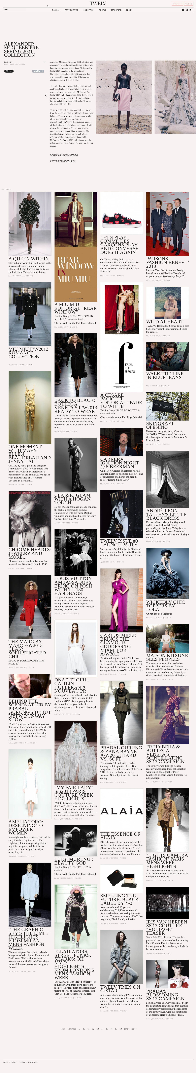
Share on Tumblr (38, 71)
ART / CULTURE (71, 10)
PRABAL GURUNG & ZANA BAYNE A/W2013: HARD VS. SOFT (121, 753)
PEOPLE (102, 10)
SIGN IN (188, 4)
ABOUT (5, 1062)
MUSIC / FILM (88, 10)
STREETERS (116, 10)
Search (6, 10)
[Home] (98, 3)
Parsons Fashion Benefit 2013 (167, 262)
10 (84, 1029)
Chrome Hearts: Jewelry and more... (29, 553)
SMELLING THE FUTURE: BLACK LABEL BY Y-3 (119, 899)
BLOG (128, 10)
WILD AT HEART (164, 321)
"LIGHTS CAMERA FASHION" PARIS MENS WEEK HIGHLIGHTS (167, 861)
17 (116, 1029)
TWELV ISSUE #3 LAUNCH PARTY (119, 542)
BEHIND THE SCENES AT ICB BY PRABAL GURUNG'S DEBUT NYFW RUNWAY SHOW (29, 710)
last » (134, 1029)
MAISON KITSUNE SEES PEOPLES (167, 657)
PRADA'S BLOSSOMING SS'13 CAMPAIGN (165, 994)
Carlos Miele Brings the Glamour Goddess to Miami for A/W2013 (118, 644)
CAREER (22, 1062)
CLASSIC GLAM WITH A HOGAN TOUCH (72, 499)
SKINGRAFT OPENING (160, 425)
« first (62, 1029)
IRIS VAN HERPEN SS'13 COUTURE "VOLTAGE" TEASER (166, 927)
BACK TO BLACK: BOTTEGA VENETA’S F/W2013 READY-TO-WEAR (75, 405)
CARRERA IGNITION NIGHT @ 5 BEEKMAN (119, 462)
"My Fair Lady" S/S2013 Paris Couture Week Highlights (73, 793)
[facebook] (183, 10)
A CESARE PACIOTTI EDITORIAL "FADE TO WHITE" (121, 400)
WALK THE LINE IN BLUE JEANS (165, 375)
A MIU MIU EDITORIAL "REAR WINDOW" (75, 308)
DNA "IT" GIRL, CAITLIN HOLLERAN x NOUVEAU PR (71, 685)
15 (107, 1029)
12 (93, 1029)
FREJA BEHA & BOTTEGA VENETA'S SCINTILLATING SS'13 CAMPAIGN (165, 754)
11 (89, 1029)
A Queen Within (28, 258)
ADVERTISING (32, 1062)
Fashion (8, 62)
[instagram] (187, 10)
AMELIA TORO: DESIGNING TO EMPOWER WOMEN (25, 827)
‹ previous (72, 1029)
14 (102, 1029)
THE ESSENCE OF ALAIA (120, 835)
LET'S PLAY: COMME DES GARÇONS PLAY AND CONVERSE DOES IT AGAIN (119, 245)
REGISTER (177, 4)
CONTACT (14, 1062)
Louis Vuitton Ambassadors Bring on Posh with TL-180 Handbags (73, 586)
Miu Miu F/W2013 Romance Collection (28, 352)
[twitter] (190, 10)
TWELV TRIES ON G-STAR (120, 988)
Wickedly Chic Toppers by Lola (165, 605)
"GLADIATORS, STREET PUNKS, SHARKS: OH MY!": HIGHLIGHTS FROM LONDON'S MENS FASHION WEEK (74, 964)
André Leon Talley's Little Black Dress (166, 514)
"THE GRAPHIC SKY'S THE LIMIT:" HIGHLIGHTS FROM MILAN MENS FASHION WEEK (29, 939)
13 (98, 1029)
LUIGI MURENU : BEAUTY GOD (73, 861)
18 (121, 1029)
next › (126, 1029)
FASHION (56, 10)
